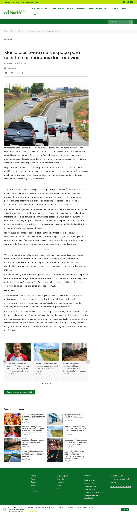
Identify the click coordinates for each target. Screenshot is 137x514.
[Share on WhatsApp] (23, 73)
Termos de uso (116, 476)
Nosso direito (89, 489)
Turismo (34, 491)
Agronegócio (62, 476)
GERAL (12, 31)
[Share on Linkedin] (11, 73)
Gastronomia (89, 480)
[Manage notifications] (4, 509)
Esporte (60, 479)
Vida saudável (89, 483)
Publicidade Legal (120, 486)
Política (34, 488)
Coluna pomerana (91, 486)
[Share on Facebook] (5, 73)
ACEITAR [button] (125, 510)
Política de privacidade (120, 479)
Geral (33, 482)
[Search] (131, 22)
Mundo (60, 488)
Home (33, 476)
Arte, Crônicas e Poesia (93, 492)
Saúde (33, 485)
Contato (114, 482)
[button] (42, 383)
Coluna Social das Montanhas (91, 496)
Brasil (59, 485)
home (6, 31)
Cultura (60, 482)
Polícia (33, 479)
